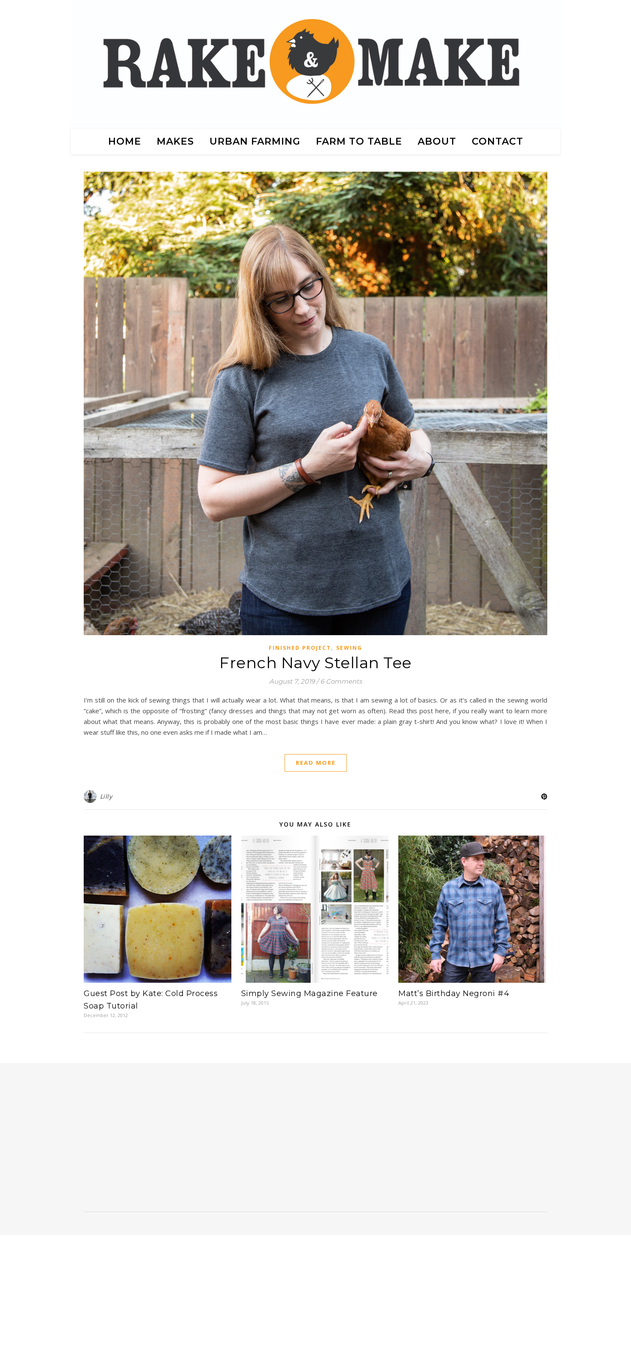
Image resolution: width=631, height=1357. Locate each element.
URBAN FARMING (254, 141)
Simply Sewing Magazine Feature (309, 993)
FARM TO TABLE (359, 141)
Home (124, 141)
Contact (497, 141)
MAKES (175, 141)
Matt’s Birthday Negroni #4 (453, 993)
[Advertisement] (153, 1140)
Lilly (106, 796)
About (437, 141)
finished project (300, 647)
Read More (316, 762)
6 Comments (341, 681)
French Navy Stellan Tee (315, 662)
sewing (349, 647)
